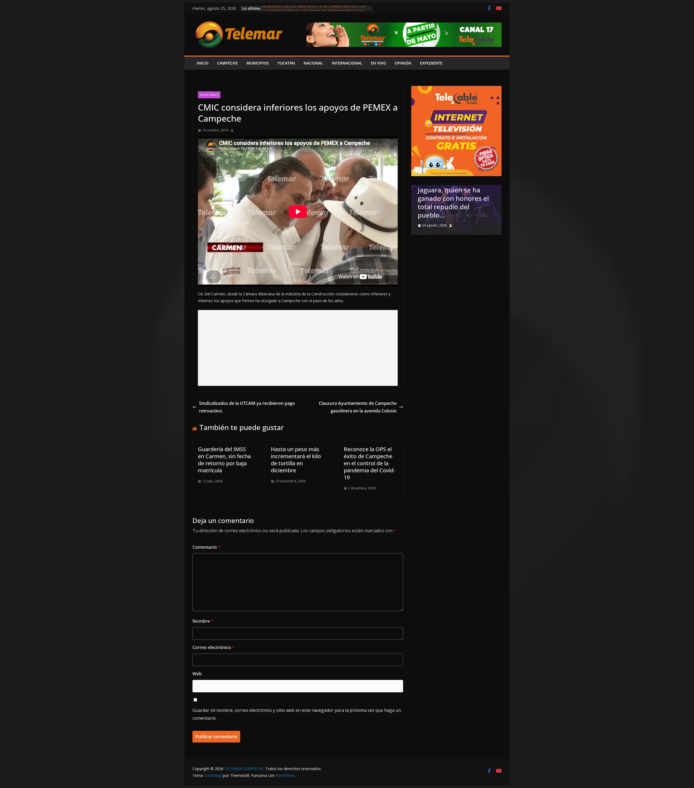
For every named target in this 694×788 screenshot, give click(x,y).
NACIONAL (313, 63)
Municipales (209, 95)
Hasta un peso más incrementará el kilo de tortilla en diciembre (296, 459)
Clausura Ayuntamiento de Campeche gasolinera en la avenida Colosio (358, 407)
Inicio (202, 63)
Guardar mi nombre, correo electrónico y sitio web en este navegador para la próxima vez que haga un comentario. (296, 714)
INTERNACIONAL (347, 63)
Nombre (202, 621)
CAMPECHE (227, 63)
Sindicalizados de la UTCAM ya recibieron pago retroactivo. (247, 407)
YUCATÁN (286, 63)
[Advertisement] (298, 348)
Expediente (431, 63)
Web (197, 674)
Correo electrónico (213, 647)
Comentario (206, 547)
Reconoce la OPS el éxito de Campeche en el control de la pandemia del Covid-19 (369, 463)
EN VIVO (378, 63)
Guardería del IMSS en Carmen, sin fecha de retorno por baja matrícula (224, 459)
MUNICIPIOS (257, 63)
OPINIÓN (403, 63)
